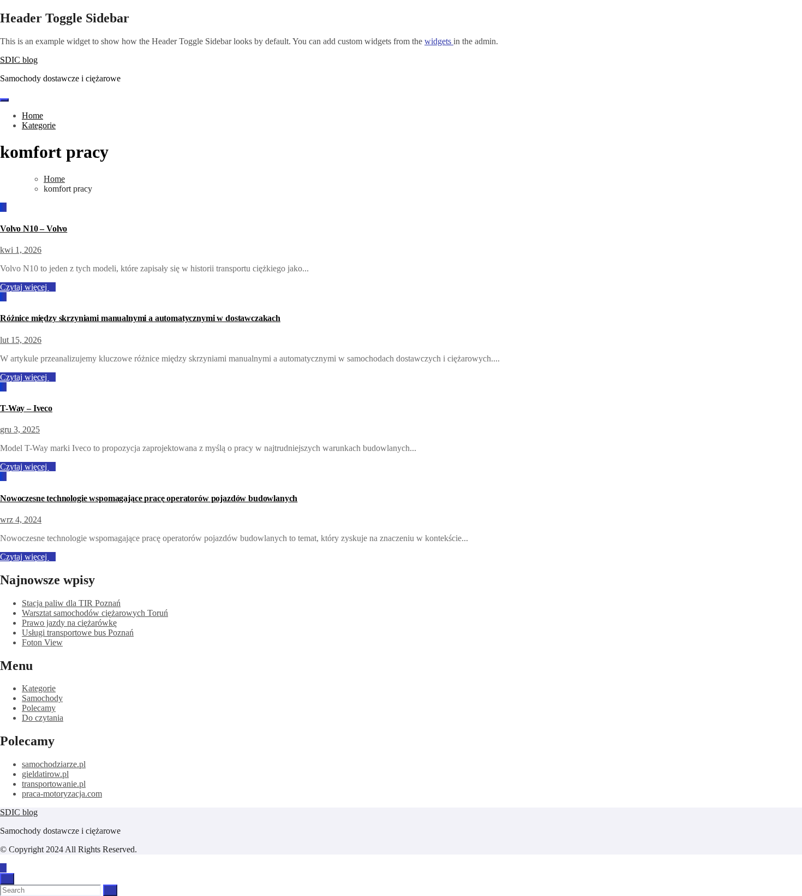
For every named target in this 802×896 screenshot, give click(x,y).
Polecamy (39, 708)
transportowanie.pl (54, 783)
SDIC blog (19, 59)
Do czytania (42, 717)
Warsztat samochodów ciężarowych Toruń (95, 613)
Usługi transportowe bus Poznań (78, 632)
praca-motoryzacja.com (62, 793)
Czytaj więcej (24, 287)
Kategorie (39, 125)
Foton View (42, 642)
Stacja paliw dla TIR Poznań (71, 603)
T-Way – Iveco (26, 408)
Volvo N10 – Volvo (33, 228)
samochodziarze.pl (54, 764)
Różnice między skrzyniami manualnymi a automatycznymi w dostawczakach (140, 318)
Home (32, 115)
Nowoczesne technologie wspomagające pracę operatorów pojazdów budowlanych (148, 498)
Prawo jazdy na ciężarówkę (69, 622)
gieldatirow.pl (45, 774)
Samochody (42, 698)
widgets (438, 41)
